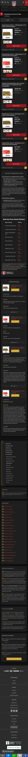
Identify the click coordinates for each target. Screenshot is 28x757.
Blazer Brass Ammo (10, 461)
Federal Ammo (9, 463)
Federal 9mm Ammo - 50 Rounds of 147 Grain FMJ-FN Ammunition (17, 391)
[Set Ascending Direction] (21, 20)
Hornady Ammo (9, 480)
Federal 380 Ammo (8, 522)
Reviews (21, 32)
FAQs (14, 723)
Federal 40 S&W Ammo (8, 539)
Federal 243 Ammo (8, 549)
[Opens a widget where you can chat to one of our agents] (7, 751)
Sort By (7, 20)
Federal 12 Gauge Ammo (9, 511)
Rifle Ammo (14, 7)
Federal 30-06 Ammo (8, 528)
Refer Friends (14, 721)
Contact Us (14, 692)
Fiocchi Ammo (9, 473)
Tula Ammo (8, 469)
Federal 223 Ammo (8, 514)
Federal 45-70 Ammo (8, 536)
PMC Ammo (8, 465)
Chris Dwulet (9, 273)
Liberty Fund (14, 702)
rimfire (5, 598)
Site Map (14, 683)
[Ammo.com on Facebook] (11, 711)
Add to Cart (16, 46)
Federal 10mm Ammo (8, 547)
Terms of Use (14, 735)
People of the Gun (14, 705)
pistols (18, 596)
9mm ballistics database (15, 265)
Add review (15, 289)
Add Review (21, 90)
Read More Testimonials (14, 658)
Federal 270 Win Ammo (9, 558)
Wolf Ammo (8, 471)
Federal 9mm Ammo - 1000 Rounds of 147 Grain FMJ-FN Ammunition (17, 318)
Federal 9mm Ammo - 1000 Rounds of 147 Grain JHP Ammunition (16, 286)
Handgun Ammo (5, 7)
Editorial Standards (14, 695)
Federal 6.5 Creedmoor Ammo (10, 530)
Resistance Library (14, 707)
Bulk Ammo (14, 10)
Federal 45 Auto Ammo (8, 520)
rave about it (12, 613)
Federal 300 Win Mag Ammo (10, 552)
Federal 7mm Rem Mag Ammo (10, 555)
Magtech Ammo (9, 478)
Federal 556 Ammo (8, 517)
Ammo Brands (23, 10)
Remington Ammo (10, 475)
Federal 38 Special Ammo (9, 544)
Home (14, 680)
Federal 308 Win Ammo (9, 525)
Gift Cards (14, 718)
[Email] (19, 755)
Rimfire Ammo (23, 7)
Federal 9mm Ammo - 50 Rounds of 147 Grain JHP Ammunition (17, 348)
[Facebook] (25, 755)
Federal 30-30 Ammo (8, 533)
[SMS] (8, 755)
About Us (14, 690)
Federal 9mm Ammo (8, 506)
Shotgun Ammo (5, 10)
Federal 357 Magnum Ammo (10, 541)
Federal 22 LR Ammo (8, 509)
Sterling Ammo (9, 458)
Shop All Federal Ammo (9, 560)
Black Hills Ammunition (11, 456)
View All (7, 482)
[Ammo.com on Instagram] (16, 711)
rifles (3, 580)
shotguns (8, 580)
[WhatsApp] (14, 755)
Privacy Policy (14, 737)
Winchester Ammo (10, 467)
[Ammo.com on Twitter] (14, 711)
